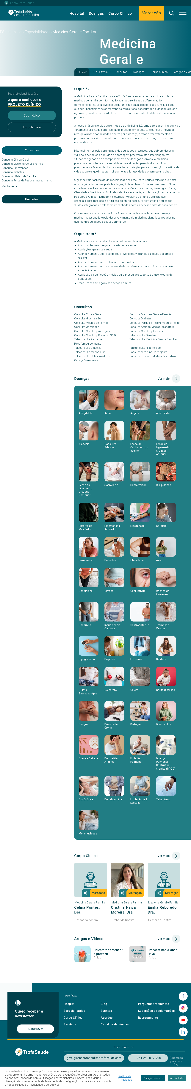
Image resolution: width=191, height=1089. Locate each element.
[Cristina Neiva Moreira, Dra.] (127, 880)
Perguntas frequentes (153, 1004)
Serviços (70, 1024)
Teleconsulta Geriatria (142, 335)
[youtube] (183, 1020)
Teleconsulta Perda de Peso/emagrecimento (88, 341)
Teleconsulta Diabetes (87, 347)
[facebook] (183, 996)
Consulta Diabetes (13, 172)
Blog (104, 1004)
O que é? (81, 72)
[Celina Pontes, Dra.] (90, 880)
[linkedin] (183, 1031)
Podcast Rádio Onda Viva (163, 952)
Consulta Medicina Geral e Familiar (23, 163)
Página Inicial (11, 31)
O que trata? (100, 72)
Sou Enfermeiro (32, 127)
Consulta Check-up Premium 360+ (95, 335)
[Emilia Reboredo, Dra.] (164, 880)
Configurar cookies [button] (153, 1078)
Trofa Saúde (121, 1047)
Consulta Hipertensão (15, 168)
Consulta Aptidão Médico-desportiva (152, 327)
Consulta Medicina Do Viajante (148, 352)
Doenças (96, 13)
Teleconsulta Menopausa (89, 352)
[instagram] (183, 1008)
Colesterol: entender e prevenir (108, 952)
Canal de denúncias (115, 1024)
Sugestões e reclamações (156, 1011)
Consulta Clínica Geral (15, 159)
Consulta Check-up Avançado (92, 331)
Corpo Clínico (120, 13)
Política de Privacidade (125, 1078)
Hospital (77, 13)
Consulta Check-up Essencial (147, 331)
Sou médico (32, 115)
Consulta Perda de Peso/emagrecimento (27, 180)
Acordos (106, 1017)
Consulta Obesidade (86, 327)
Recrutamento (148, 1017)
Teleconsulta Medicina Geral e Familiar (153, 339)
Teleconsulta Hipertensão (145, 347)
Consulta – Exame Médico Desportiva (152, 356)
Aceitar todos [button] (177, 1078)
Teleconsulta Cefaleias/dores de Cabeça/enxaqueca (94, 358)
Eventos (106, 1011)
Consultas (121, 72)
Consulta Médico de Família (19, 176)
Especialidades (37, 31)
